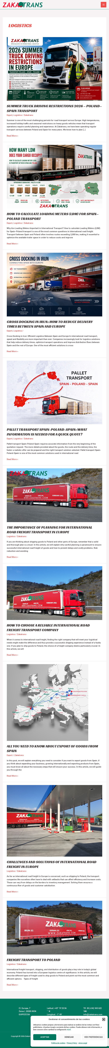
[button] (103, 1019)
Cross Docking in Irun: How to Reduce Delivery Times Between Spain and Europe (50, 324)
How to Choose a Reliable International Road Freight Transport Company (48, 627)
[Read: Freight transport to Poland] (54, 927)
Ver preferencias (93, 1037)
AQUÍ (69, 1030)
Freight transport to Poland (33, 959)
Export (9, 115)
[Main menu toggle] (103, 4)
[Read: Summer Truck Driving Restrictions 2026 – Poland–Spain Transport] (54, 69)
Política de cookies (58, 1043)
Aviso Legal (82, 1043)
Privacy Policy (72, 1043)
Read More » (12, 135)
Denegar (69, 1037)
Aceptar (44, 1037)
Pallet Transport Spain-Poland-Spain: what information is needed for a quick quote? (47, 432)
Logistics (18, 115)
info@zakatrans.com (92, 1014)
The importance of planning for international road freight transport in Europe (49, 529)
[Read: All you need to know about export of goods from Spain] (47, 702)
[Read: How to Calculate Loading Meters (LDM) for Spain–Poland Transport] (54, 176)
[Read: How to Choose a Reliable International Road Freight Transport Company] (54, 593)
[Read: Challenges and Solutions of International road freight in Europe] (54, 820)
